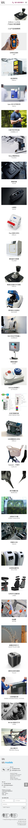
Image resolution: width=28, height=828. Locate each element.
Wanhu (24, 823)
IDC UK (11, 767)
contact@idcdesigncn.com (8, 786)
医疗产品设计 (7, 807)
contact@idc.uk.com (16, 770)
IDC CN (3, 782)
